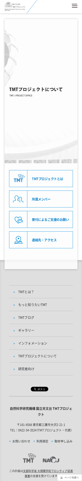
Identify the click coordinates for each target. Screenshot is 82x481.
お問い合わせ (21, 441)
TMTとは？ (26, 291)
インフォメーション (32, 343)
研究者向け (26, 368)
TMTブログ (26, 317)
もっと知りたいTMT (32, 304)
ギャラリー (26, 330)
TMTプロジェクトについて (37, 356)
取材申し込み (63, 441)
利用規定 (42, 441)
